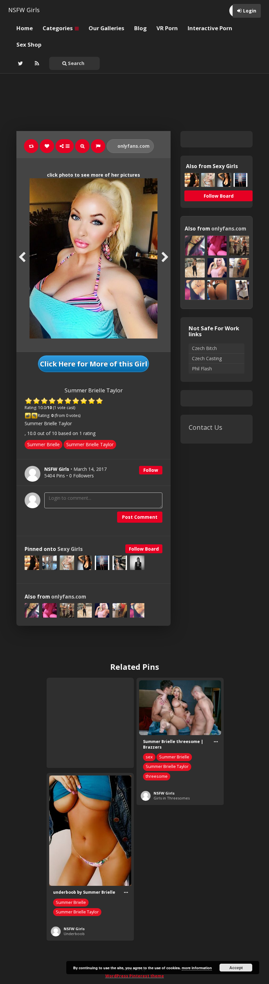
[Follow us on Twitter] (19, 63)
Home (24, 28)
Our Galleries (106, 28)
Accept (236, 968)
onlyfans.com (133, 146)
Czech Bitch (204, 348)
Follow (150, 470)
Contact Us (205, 427)
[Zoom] (82, 146)
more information (197, 967)
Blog (140, 28)
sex (149, 757)
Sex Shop (28, 44)
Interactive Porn (210, 28)
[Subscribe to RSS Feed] (36, 63)
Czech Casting (207, 358)
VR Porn (167, 28)
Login (249, 11)
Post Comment (139, 517)
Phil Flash (202, 368)
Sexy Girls (70, 549)
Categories (58, 28)
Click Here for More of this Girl (93, 363)
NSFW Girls (24, 10)
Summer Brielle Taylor (90, 444)
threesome (157, 776)
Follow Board (144, 549)
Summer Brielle (43, 444)
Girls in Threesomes (172, 798)
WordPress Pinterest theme (134, 976)
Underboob (74, 933)
